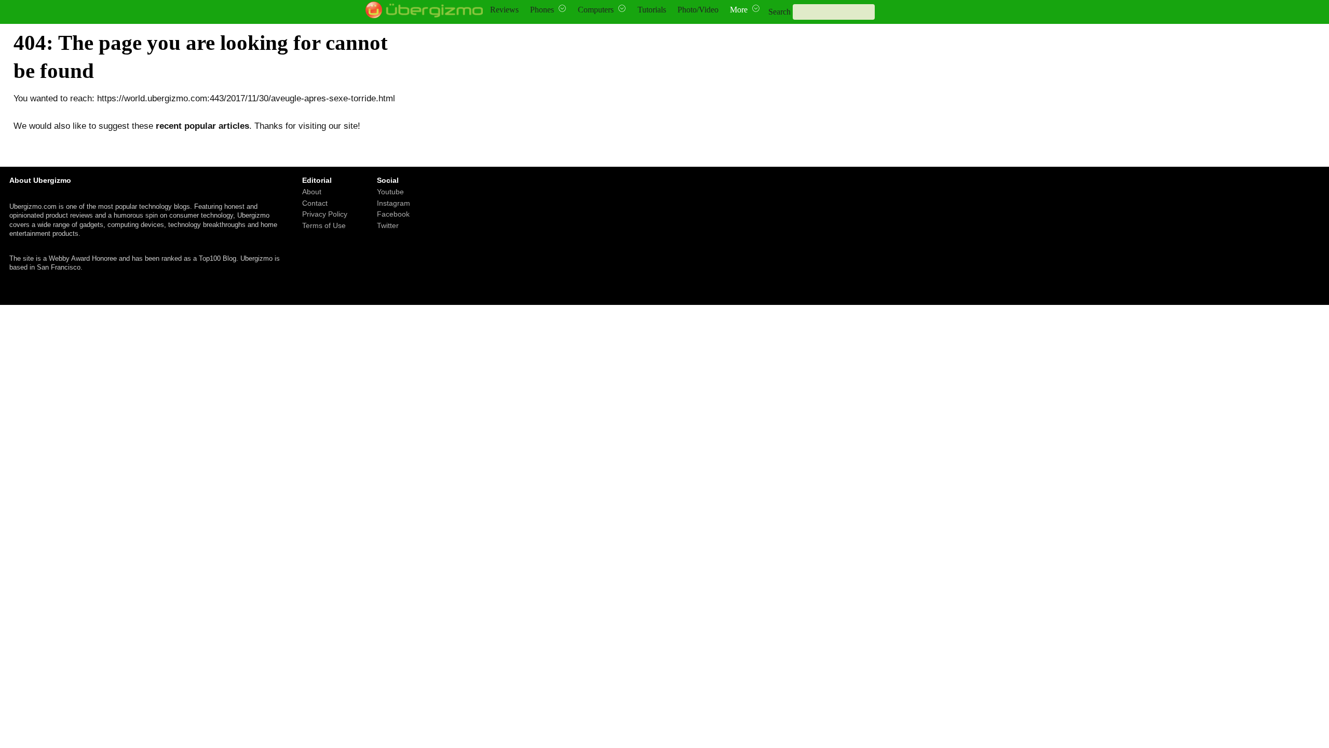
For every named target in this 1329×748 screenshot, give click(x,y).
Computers (596, 9)
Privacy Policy (324, 214)
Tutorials (652, 9)
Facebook (393, 214)
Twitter (388, 225)
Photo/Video (697, 9)
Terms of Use (324, 225)
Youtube (390, 192)
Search (779, 11)
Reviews (504, 9)
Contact (315, 203)
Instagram (393, 203)
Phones (542, 9)
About (311, 192)
